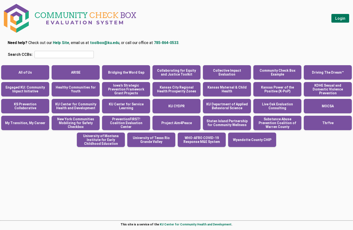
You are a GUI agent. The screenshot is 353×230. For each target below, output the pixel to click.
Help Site (61, 42)
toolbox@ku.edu (104, 42)
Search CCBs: (20, 54)
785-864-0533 (166, 42)
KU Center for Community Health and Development (195, 224)
